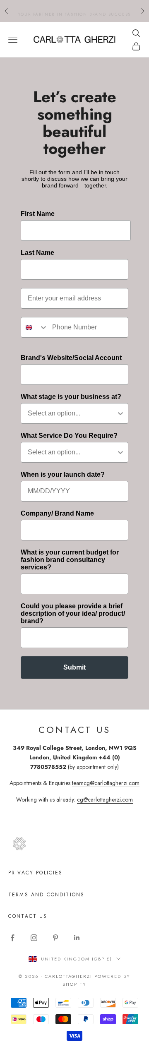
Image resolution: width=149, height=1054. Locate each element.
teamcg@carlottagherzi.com (105, 783)
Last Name (37, 252)
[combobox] (34, 327)
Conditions (66, 894)
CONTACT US (28, 916)
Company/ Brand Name (57, 513)
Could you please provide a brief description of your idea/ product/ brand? (73, 613)
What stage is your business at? (71, 396)
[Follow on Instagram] (34, 938)
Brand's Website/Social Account (71, 357)
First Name (38, 213)
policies (49, 872)
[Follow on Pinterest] (55, 938)
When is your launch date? (63, 474)
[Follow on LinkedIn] (77, 938)
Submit (74, 667)
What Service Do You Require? (69, 435)
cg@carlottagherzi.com (105, 799)
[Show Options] (120, 413)
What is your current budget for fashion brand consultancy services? (70, 560)
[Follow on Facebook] (12, 938)
